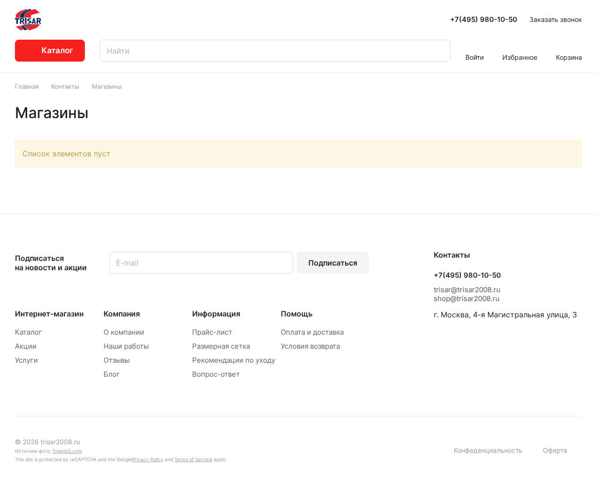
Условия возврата (310, 346)
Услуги (26, 360)
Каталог (28, 332)
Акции (25, 346)
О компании (124, 332)
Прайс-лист (212, 332)
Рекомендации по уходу (233, 360)
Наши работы (126, 346)
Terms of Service (193, 459)
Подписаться (332, 262)
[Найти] (439, 51)
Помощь (296, 313)
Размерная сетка (221, 346)
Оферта (555, 450)
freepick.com (67, 451)
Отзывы (117, 360)
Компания (122, 313)
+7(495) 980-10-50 (483, 19)
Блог (112, 374)
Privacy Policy (147, 459)
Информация (216, 313)
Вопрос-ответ (216, 374)
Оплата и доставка (312, 332)
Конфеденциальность (488, 450)
